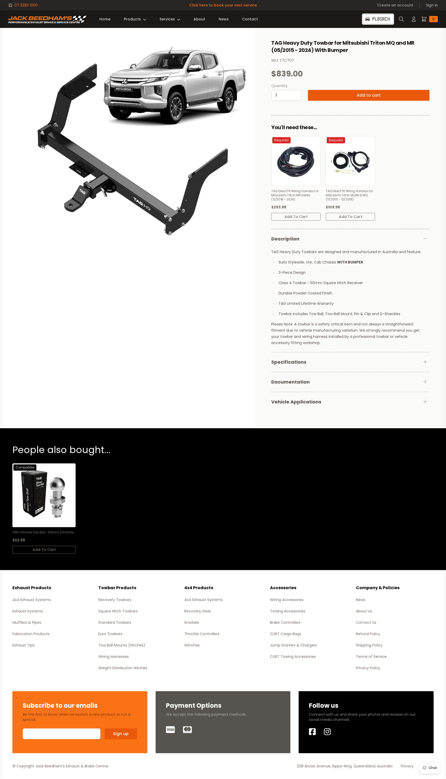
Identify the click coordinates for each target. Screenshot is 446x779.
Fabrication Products (31, 633)
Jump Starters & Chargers (293, 645)
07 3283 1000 (26, 5)
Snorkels (191, 622)
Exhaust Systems (27, 611)
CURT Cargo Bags (285, 633)
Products (132, 19)
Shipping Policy (369, 645)
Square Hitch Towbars (118, 611)
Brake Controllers (285, 622)
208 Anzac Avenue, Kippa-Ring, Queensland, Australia (345, 766)
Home (104, 19)
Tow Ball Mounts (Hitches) (121, 645)
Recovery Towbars (114, 599)
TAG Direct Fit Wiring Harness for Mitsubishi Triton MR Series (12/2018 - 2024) (294, 195)
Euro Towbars (110, 633)
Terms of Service (371, 656)
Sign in (432, 5)
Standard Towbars (114, 622)
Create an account (395, 5)
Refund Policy (368, 633)
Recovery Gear (197, 611)
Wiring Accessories (287, 599)
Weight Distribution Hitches (122, 668)
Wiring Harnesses (113, 656)
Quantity (279, 85)
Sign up (121, 734)
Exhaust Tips (23, 645)
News (224, 19)
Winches (192, 645)
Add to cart (369, 95)
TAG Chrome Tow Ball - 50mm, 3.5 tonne (43, 532)
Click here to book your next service (223, 5)
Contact (250, 19)
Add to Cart (296, 216)
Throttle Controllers (201, 633)
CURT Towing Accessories (293, 656)
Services (167, 19)
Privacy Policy (368, 668)
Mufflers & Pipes (26, 622)
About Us (364, 611)
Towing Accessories (287, 611)
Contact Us (366, 622)
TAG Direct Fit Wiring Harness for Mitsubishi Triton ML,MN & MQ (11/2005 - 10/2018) (349, 195)
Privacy (407, 766)
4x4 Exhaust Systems (31, 599)
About (199, 19)
